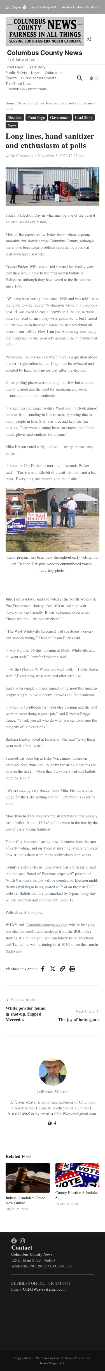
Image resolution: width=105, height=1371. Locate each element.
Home (10, 103)
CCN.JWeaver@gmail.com (44, 1289)
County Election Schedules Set (76, 1195)
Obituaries (54, 72)
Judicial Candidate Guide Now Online (25, 1200)
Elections (15, 117)
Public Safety (16, 72)
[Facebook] (55, 1123)
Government (60, 117)
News (36, 72)
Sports (11, 78)
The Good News (19, 83)
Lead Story (36, 67)
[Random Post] (89, 39)
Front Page (15, 67)
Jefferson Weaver (52, 1091)
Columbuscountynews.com (46, 924)
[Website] (50, 1123)
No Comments (21, 155)
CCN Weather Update (39, 78)
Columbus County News (44, 53)
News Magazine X (52, 1363)
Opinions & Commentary (26, 89)
